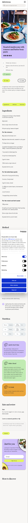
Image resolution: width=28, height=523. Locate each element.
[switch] (24, 261)
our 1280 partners (10, 239)
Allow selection (14, 285)
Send (23, 80)
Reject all (14, 290)
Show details (20, 276)
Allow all (14, 280)
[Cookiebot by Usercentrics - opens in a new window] (20, 232)
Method (14, 104)
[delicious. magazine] (6, 2)
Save (7, 80)
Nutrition (22, 104)
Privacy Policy (20, 465)
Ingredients (6, 104)
